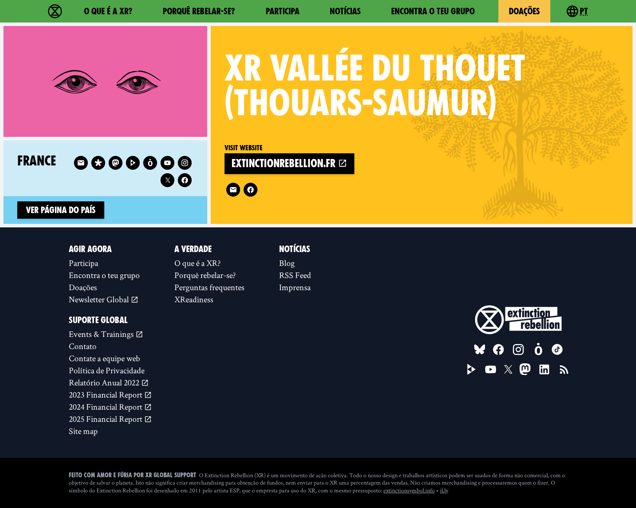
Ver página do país (61, 210)
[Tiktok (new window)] (557, 349)
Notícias (345, 11)
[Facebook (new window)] (250, 190)
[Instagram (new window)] (185, 163)
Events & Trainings (102, 334)
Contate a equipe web (104, 358)
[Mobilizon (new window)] (150, 163)
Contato (82, 346)
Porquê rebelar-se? (199, 11)
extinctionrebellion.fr (284, 163)
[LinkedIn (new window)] (544, 369)
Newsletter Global (100, 299)
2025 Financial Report (106, 418)
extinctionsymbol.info (409, 490)
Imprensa (295, 287)
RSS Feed (295, 275)
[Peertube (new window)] (133, 163)
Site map (83, 431)
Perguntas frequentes (209, 287)
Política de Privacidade (107, 370)
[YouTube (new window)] (491, 369)
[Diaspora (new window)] (98, 163)
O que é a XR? (108, 11)
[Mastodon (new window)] (115, 163)
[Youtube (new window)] (167, 163)
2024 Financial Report (106, 406)
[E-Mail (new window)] (233, 190)
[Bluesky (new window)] (480, 349)
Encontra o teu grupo (433, 11)
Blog (287, 263)
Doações (524, 11)
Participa (282, 11)
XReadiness (193, 299)
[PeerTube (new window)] (472, 369)
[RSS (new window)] (564, 369)
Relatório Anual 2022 (105, 382)
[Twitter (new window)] (167, 180)
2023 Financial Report (106, 394)
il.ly (444, 490)
